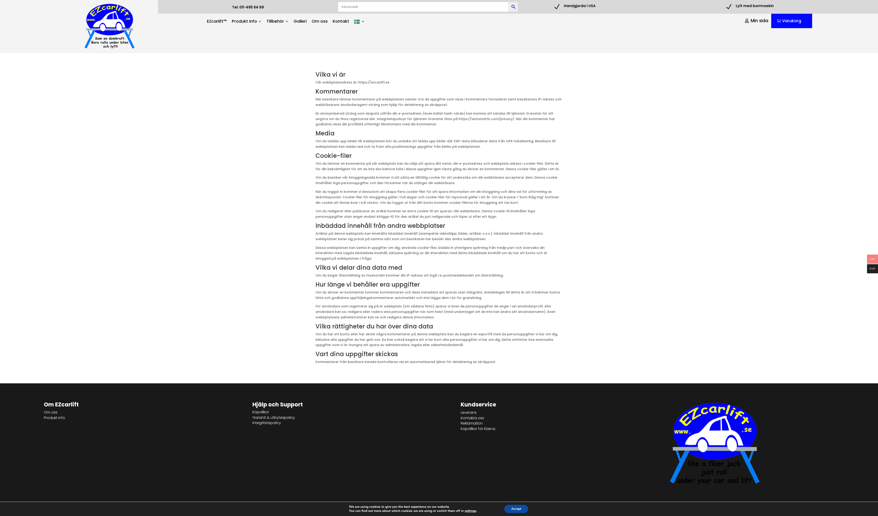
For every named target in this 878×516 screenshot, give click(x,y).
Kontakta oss (472, 418)
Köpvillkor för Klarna (478, 428)
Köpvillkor (260, 412)
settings (470, 511)
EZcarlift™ (217, 22)
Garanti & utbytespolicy (273, 417)
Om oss (320, 22)
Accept (516, 509)
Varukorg (791, 21)
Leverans (468, 412)
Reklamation (472, 423)
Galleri (300, 22)
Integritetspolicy (266, 422)
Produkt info (244, 22)
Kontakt (341, 22)
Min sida (759, 21)
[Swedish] (359, 23)
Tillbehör (275, 22)
